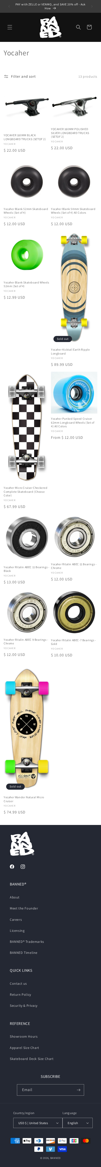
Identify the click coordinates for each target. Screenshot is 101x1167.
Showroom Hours (24, 1036)
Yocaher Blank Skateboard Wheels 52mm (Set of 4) (26, 284)
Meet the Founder (24, 908)
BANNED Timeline (24, 952)
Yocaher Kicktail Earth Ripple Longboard (70, 351)
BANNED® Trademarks (27, 941)
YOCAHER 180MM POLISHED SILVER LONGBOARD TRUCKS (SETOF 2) (70, 132)
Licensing (17, 930)
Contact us (18, 983)
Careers (16, 919)
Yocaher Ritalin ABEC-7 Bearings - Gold (73, 642)
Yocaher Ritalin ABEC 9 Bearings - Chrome (26, 641)
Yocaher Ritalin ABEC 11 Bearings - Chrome (74, 566)
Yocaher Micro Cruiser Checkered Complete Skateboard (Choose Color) (26, 491)
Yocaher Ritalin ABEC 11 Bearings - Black (26, 569)
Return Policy (20, 994)
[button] (9, 27)
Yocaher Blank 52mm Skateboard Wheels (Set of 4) (26, 211)
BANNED (55, 1158)
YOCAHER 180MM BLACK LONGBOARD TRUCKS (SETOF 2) (25, 137)
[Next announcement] (92, 6)
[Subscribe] (78, 1090)
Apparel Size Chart (24, 1047)
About (15, 897)
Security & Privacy (24, 1005)
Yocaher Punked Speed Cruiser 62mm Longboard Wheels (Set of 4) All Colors (72, 422)
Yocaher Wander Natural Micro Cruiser (24, 799)
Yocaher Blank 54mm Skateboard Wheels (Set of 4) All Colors (73, 211)
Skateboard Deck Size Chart (32, 1058)
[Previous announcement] (9, 6)
